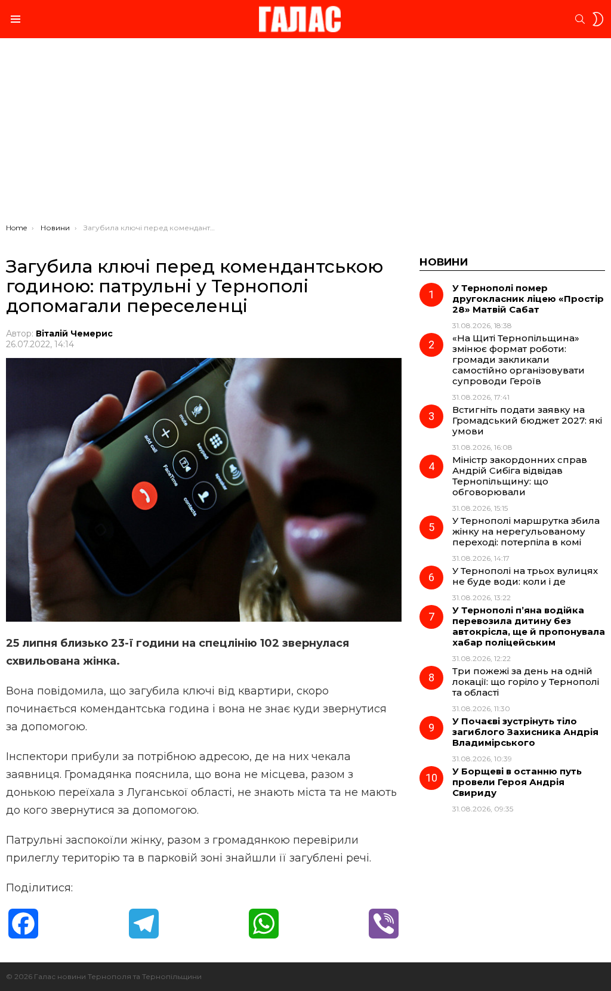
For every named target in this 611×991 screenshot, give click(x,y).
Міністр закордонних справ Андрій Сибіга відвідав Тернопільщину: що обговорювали (519, 476)
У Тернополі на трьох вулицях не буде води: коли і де (525, 576)
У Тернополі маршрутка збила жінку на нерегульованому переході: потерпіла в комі (526, 531)
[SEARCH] (580, 19)
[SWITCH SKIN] (598, 19)
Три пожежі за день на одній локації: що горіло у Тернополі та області (525, 681)
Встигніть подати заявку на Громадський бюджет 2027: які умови (527, 420)
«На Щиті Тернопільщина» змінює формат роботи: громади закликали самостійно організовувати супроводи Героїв (518, 359)
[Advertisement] (305, 133)
